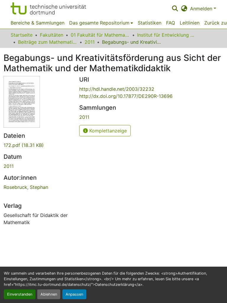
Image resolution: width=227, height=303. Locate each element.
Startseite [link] (22, 35)
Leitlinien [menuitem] (190, 23)
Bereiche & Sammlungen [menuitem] (37, 23)
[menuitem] (101, 23)
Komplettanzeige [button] (107, 131)
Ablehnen (48, 294)
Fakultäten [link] (51, 35)
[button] (48, 8)
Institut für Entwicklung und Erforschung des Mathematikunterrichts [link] (166, 35)
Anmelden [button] (202, 9)
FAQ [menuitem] (170, 23)
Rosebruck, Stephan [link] (26, 187)
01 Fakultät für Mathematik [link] (100, 35)
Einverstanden (19, 294)
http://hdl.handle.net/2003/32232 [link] (116, 89)
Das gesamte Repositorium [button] (99, 23)
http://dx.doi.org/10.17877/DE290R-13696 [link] (126, 96)
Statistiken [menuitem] (149, 23)
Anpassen (74, 294)
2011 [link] (90, 42)
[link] (38, 145)
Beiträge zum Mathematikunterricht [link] (47, 42)
